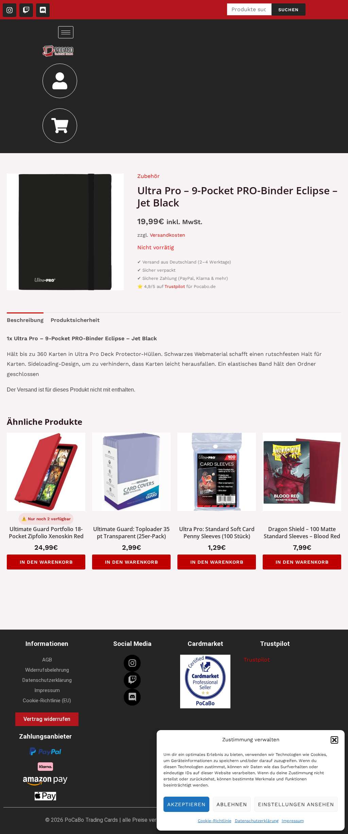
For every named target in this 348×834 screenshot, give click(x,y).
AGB (47, 660)
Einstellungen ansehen (296, 804)
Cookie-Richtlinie (214, 820)
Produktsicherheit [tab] (75, 320)
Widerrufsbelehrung (47, 670)
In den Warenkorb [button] (46, 562)
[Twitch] (132, 680)
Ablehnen (231, 804)
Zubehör (148, 176)
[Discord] (132, 697)
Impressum (293, 820)
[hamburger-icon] (65, 32)
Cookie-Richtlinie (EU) (47, 700)
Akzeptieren (186, 804)
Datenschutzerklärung (256, 820)
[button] (334, 740)
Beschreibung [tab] (25, 320)
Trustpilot (174, 286)
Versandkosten (167, 235)
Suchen (288, 9)
